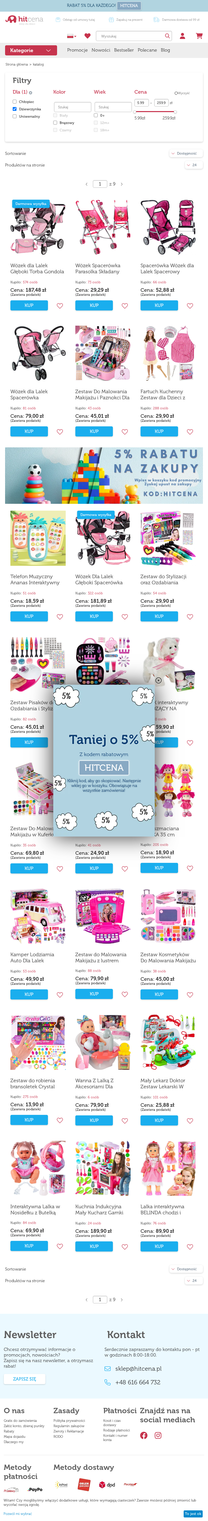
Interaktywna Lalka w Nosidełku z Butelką (35, 1209)
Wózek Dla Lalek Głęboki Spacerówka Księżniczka (99, 579)
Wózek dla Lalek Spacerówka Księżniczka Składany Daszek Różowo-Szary (36, 394)
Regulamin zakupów (69, 1426)
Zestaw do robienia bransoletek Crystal (32, 1083)
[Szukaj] (167, 36)
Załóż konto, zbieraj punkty (24, 1426)
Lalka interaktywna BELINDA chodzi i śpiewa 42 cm (162, 1209)
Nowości (101, 50)
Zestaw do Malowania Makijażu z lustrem (101, 957)
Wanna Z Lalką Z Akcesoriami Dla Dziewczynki (94, 1083)
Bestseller (124, 50)
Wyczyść (184, 93)
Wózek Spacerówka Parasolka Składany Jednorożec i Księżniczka (97, 268)
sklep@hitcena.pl (138, 1369)
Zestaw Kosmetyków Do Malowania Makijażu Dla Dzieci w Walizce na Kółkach (168, 957)
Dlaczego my (14, 1442)
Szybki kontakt (79, 20)
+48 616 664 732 (138, 1382)
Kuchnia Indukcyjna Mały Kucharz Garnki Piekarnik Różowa (99, 1209)
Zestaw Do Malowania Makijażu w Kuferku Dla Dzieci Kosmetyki (37, 831)
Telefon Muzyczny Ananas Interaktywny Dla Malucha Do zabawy (35, 579)
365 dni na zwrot (129, 20)
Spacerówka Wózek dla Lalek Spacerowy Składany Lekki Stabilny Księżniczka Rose (167, 268)
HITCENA (129, 5)
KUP (29, 305)
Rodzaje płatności (116, 1430)
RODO (58, 1437)
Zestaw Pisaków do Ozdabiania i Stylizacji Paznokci (35, 705)
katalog (38, 64)
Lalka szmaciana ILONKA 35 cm (160, 831)
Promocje (77, 50)
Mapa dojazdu (14, 1437)
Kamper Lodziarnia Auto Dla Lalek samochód (32, 957)
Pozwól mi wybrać (18, 1514)
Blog (165, 50)
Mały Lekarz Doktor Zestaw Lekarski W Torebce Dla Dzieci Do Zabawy (166, 1083)
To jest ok (193, 1514)
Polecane (147, 50)
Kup (29, 616)
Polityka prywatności (69, 1421)
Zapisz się (24, 1379)
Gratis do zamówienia (20, 1421)
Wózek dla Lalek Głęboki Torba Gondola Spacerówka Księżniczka (37, 268)
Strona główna (17, 64)
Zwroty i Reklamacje (69, 1431)
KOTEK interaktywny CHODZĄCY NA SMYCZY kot (164, 705)
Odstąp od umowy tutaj (180, 20)
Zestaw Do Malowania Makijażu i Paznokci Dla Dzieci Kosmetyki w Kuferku (102, 394)
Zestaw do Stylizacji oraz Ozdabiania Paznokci (163, 579)
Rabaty (9, 1431)
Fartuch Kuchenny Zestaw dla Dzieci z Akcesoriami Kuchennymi (163, 394)
